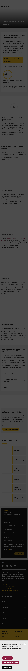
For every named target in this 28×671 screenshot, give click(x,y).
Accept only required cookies (10, 662)
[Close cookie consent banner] (25, 644)
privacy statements (11, 652)
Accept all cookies (7, 658)
